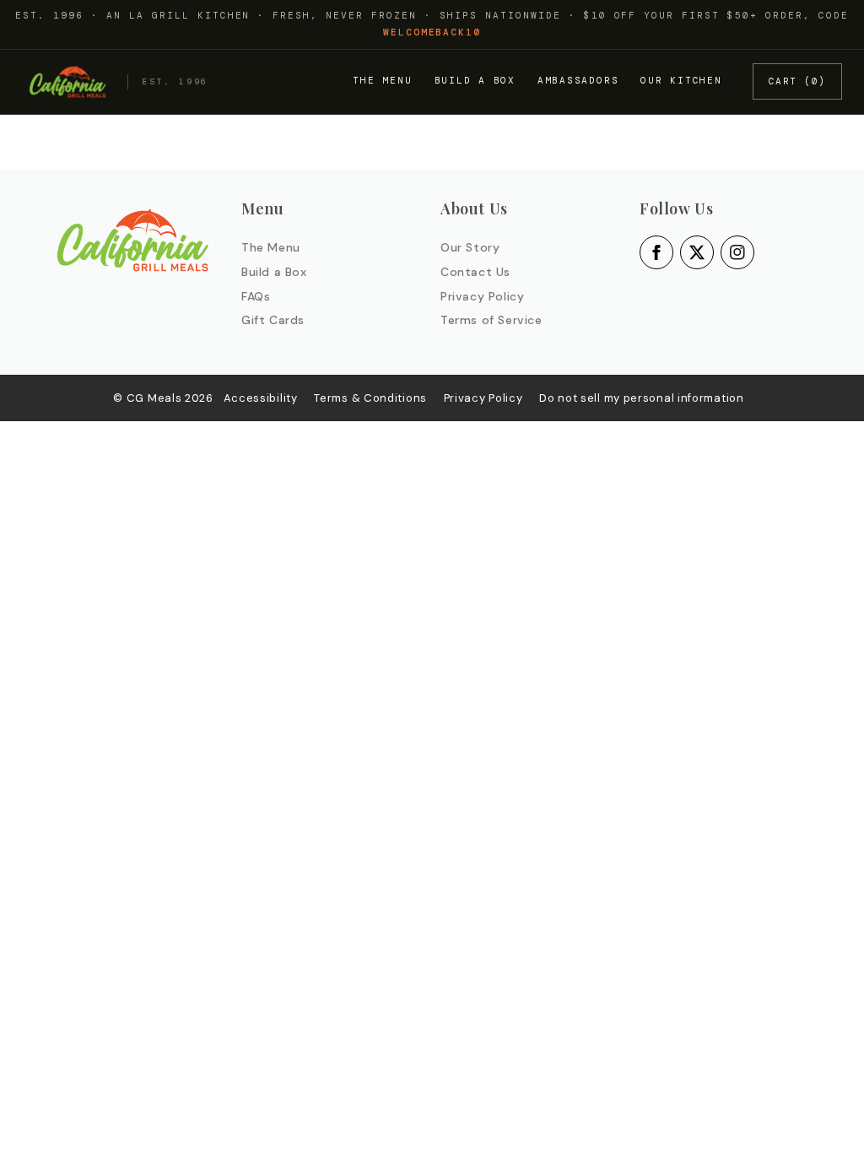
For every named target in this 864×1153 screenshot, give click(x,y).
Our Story (470, 247)
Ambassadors (577, 80)
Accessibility (261, 398)
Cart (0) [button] (797, 81)
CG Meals (156, 398)
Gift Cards (273, 319)
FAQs (255, 296)
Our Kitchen (680, 80)
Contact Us (475, 271)
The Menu (382, 80)
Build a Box (475, 80)
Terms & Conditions (370, 398)
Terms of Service (491, 319)
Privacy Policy (482, 296)
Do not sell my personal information (641, 398)
